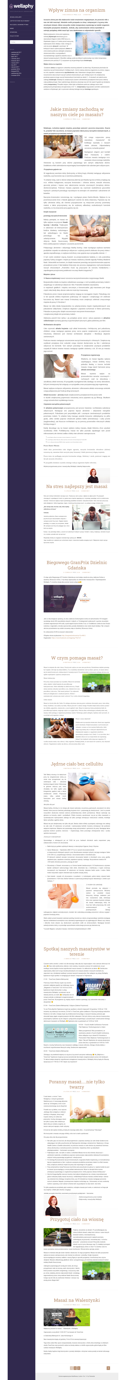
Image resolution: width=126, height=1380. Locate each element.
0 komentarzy (87, 14)
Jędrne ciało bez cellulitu (77, 764)
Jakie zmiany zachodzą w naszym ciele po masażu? (77, 111)
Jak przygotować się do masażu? (19, 21)
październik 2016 (16, 73)
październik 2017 (16, 52)
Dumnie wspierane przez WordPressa (68, 1376)
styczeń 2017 (15, 67)
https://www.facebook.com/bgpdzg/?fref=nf (66, 638)
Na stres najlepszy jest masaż (76, 486)
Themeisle (92, 1376)
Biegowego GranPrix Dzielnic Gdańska (77, 565)
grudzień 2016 (15, 69)
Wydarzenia (13, 32)
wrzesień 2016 (15, 75)
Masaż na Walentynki (77, 1300)
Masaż (12, 28)
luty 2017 (14, 65)
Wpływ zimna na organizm (76, 10)
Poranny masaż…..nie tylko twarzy (77, 1084)
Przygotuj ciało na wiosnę (77, 1219)
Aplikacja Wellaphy (15, 17)
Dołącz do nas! (14, 36)
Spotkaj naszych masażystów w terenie (77, 951)
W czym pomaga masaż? (77, 658)
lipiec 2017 (14, 56)
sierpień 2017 (15, 54)
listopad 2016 (15, 71)
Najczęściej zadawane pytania (19, 24)
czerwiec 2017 (15, 58)
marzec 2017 (15, 63)
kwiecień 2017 (15, 60)
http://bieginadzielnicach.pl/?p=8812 (74, 635)
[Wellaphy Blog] (21, 6)
